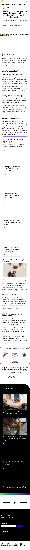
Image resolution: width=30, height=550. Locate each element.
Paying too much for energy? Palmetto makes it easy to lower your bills (15, 438)
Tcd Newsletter (5, 523)
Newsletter (5, 4)
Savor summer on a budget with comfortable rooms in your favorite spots (15, 413)
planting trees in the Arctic (10, 329)
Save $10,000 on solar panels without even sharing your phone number (16, 463)
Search (25, 2)
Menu (27, 1)
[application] (15, 270)
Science (25, 74)
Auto (19, 4)
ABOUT (2, 515)
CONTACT (10, 517)
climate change (6, 307)
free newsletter (13, 367)
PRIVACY (3, 517)
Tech (25, 4)
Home (13, 4)
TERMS (10, 515)
